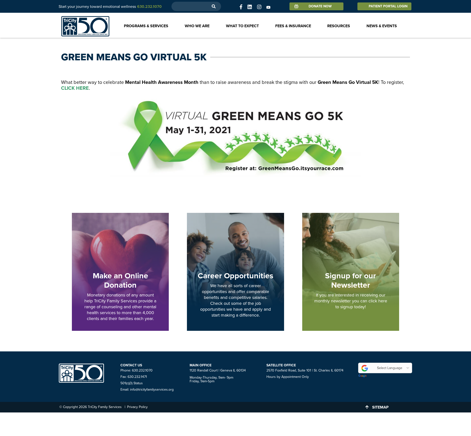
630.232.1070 (142, 370)
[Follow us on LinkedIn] (250, 7)
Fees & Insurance (293, 26)
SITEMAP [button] (380, 407)
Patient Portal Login (388, 6)
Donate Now (320, 6)
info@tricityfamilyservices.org (152, 389)
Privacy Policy (137, 407)
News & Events (381, 26)
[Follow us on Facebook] (241, 7)
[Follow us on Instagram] (259, 7)
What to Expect (242, 26)
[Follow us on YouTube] (268, 7)
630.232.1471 (137, 377)
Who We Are (197, 26)
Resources (338, 26)
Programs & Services (146, 26)
